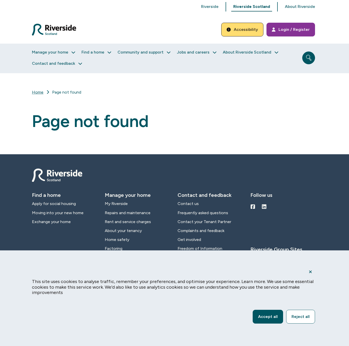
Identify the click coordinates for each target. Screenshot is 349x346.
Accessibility (246, 29)
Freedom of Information (200, 248)
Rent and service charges (128, 221)
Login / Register (294, 29)
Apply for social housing (54, 203)
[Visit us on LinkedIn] (264, 206)
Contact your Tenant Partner (204, 221)
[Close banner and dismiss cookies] (310, 272)
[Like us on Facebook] (253, 206)
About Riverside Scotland (247, 52)
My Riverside (116, 203)
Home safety (117, 239)
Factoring (113, 248)
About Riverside (300, 6)
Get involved (189, 239)
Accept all (268, 316)
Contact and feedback (53, 63)
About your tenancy (123, 230)
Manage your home (50, 52)
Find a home (93, 52)
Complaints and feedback (201, 230)
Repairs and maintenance (127, 212)
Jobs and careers (193, 52)
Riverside (209, 6)
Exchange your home (51, 221)
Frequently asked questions (203, 212)
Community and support (141, 52)
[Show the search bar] (308, 58)
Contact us (188, 203)
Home (37, 92)
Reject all (301, 316)
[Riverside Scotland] (54, 29)
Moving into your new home (58, 212)
